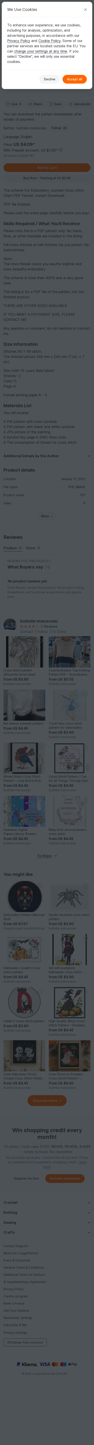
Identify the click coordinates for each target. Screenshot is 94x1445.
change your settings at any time (40, 51)
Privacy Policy (18, 41)
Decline (49, 79)
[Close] (85, 9)
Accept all (74, 79)
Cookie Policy (49, 41)
